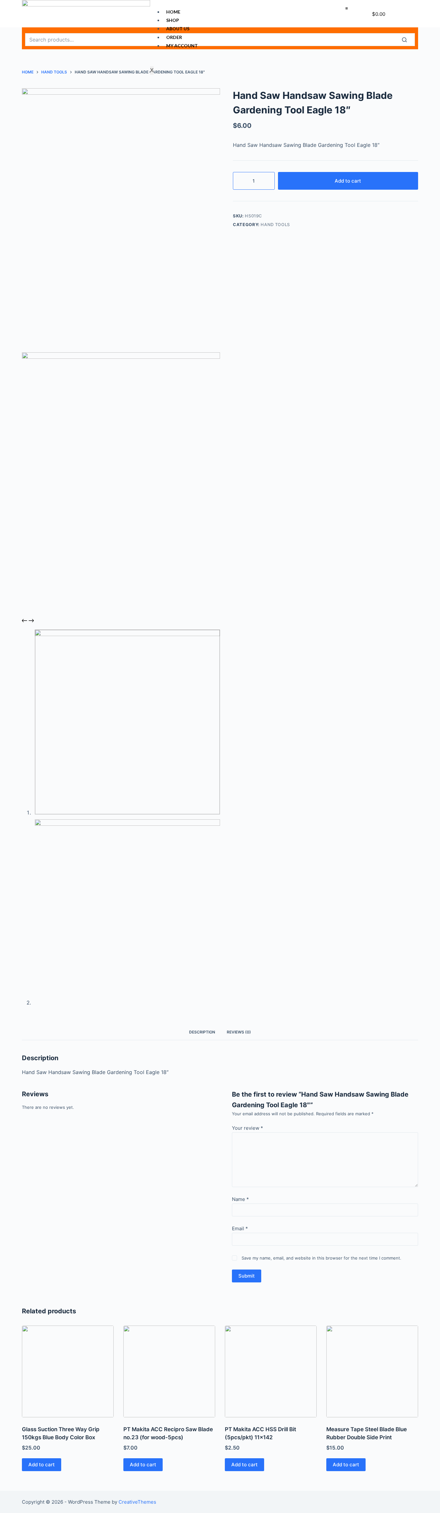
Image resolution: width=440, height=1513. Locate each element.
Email (240, 1228)
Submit (246, 1276)
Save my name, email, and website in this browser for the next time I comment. (321, 1258)
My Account (182, 45)
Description (202, 1032)
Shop (172, 20)
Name (240, 1199)
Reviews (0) (239, 1032)
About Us (177, 28)
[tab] (202, 1032)
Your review (247, 1128)
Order (174, 37)
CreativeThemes (137, 1502)
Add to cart (348, 181)
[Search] (408, 39)
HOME (173, 11)
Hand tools (275, 224)
